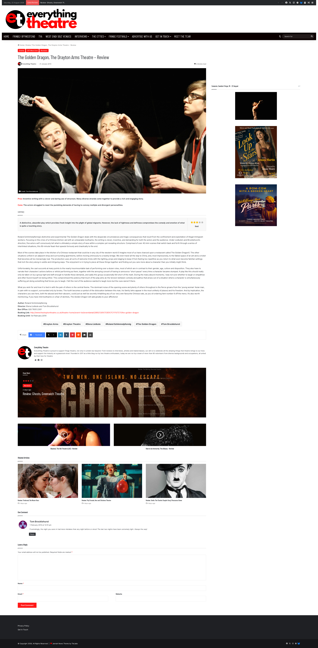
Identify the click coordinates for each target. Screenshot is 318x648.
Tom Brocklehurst (171, 324)
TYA (40, 36)
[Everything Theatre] (42, 19)
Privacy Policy (23, 626)
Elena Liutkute (94, 324)
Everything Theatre (29, 64)
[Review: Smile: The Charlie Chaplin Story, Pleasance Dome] (176, 481)
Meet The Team (182, 36)
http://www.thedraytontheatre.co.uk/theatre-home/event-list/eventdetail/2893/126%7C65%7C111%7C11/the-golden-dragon (84, 312)
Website (119, 594)
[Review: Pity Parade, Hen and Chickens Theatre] (112, 481)
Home (6, 36)
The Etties (98, 36)
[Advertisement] (256, 61)
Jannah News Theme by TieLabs (65, 644)
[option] (112, 392)
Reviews (44, 51)
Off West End (32, 51)
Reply (32, 534)
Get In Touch (162, 36)
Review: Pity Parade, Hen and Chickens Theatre (96, 500)
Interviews (81, 36)
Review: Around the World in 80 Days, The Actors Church (62, 3)
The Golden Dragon (146, 324)
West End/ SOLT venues (58, 36)
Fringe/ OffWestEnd (24, 36)
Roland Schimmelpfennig (119, 324)
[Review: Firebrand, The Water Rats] (48, 481)
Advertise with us (142, 36)
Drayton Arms (51, 324)
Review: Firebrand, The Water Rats (28, 500)
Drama (28, 45)
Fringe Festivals (118, 36)
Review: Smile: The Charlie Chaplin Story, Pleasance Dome (164, 500)
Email (20, 594)
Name (21, 583)
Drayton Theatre (72, 324)
